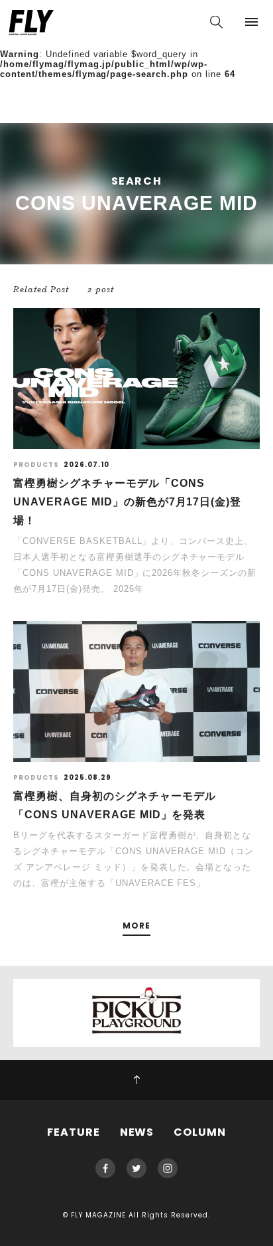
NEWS (137, 1132)
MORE (136, 926)
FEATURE (73, 1132)
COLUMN (200, 1132)
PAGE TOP (136, 1080)
